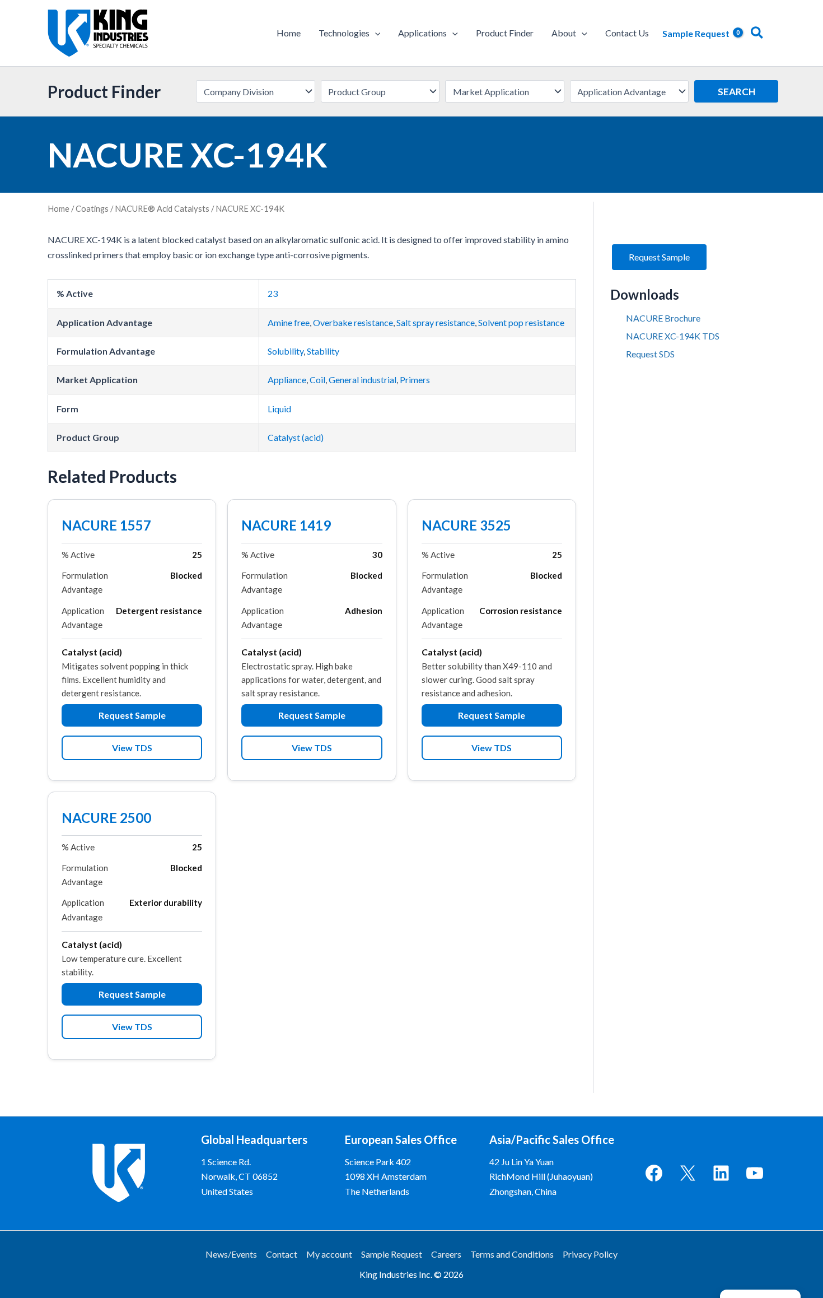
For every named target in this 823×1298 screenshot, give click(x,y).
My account (329, 1254)
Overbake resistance (353, 322)
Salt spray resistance (435, 322)
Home (58, 208)
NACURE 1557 (106, 526)
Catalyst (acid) (296, 437)
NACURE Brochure (663, 318)
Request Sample (132, 715)
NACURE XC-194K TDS (672, 336)
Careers (446, 1254)
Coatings (92, 208)
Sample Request (391, 1254)
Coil (317, 379)
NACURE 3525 (466, 526)
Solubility (285, 351)
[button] (375, 33)
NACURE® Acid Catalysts (162, 208)
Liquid (279, 408)
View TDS (132, 747)
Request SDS (650, 353)
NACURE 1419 (286, 526)
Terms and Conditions (512, 1254)
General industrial (362, 379)
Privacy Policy (590, 1254)
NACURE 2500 (106, 819)
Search (736, 91)
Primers (415, 379)
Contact (281, 1254)
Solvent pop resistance (521, 322)
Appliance (287, 379)
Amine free (289, 322)
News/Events (231, 1254)
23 (273, 293)
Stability (323, 351)
